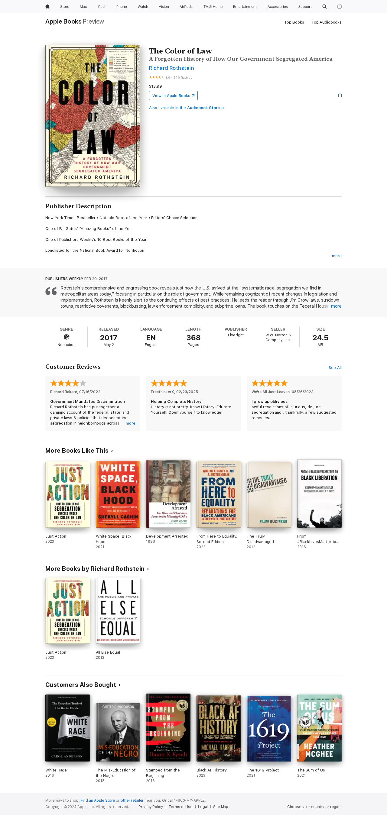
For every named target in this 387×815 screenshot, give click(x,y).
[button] (324, 6)
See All (335, 367)
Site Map (220, 807)
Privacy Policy (150, 807)
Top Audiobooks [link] (326, 22)
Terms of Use (180, 807)
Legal (203, 807)
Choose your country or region (314, 807)
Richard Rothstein (171, 68)
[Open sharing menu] (340, 95)
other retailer (132, 800)
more (337, 256)
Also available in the (184, 107)
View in (171, 95)
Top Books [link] (294, 22)
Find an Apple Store (98, 800)
